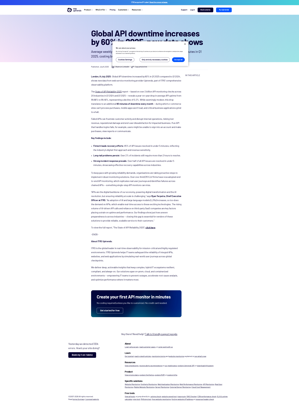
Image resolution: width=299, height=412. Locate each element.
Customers (122, 10)
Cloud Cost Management (200, 387)
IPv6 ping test (146, 399)
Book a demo (205, 10)
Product (87, 10)
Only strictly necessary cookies (155, 60)
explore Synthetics (146, 375)
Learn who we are (132, 347)
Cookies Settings (125, 60)
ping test (136, 399)
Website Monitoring (132, 384)
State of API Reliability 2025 (108, 92)
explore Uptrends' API (186, 366)
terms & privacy (79, 399)
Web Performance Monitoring (191, 384)
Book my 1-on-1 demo (82, 355)
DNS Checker (192, 397)
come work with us (165, 347)
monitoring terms (159, 356)
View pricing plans (132, 375)
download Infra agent (205, 366)
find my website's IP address (182, 399)
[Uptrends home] (74, 10)
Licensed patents (92, 399)
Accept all (178, 60)
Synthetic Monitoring (149, 384)
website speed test (169, 397)
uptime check (155, 397)
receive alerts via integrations (150, 366)
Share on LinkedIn (122, 67)
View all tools (130, 397)
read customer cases (147, 347)
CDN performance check (206, 397)
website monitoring (176, 356)
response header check (205, 399)
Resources (136, 10)
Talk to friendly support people (161, 334)
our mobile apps (171, 366)
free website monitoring (161, 399)
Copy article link (141, 67)
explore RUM (160, 375)
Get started (129, 356)
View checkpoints (132, 366)
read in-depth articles (142, 356)
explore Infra (172, 375)
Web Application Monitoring (168, 384)
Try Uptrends (224, 10)
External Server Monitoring (180, 387)
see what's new (200, 356)
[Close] (185, 44)
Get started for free (110, 310)
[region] (150, 53)
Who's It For (100, 10)
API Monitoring (208, 384)
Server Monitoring (162, 387)
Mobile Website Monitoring (144, 387)
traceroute (181, 397)
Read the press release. (159, 2)
